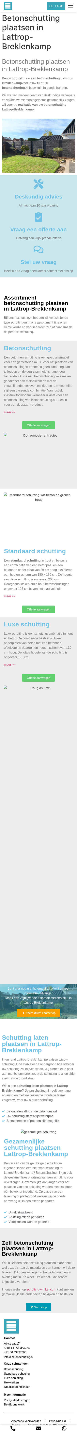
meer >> (9, 412)
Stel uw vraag (39, 262)
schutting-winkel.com (41, 1289)
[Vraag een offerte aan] (38, 217)
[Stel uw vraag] (38, 249)
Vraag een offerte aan (38, 229)
